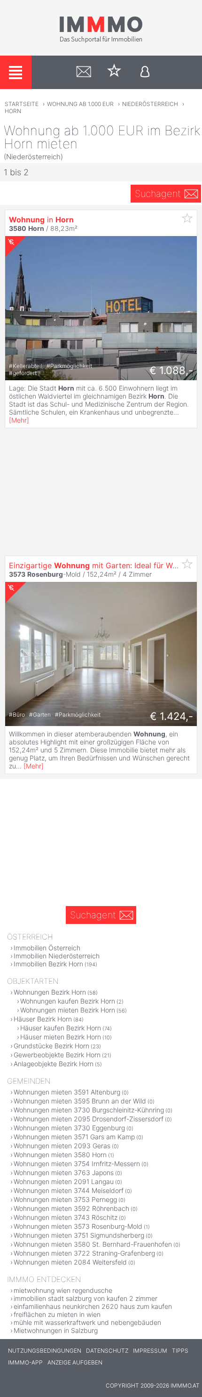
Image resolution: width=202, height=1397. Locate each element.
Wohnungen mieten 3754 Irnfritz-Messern (77, 1164)
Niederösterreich (150, 103)
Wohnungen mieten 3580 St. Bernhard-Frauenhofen (93, 1244)
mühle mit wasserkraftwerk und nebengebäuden (87, 1322)
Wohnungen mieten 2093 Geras (62, 1146)
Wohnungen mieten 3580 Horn (60, 1155)
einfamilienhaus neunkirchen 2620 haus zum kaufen (93, 1306)
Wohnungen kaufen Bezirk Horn (67, 1001)
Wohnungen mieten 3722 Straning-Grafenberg (84, 1253)
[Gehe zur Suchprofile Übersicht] (84, 72)
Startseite (22, 103)
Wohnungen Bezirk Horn (50, 992)
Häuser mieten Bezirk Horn (60, 1037)
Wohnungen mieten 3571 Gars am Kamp (74, 1137)
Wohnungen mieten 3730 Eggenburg (69, 1128)
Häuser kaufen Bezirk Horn (60, 1028)
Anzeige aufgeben (74, 1362)
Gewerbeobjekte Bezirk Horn (57, 1055)
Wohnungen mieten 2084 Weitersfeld (70, 1262)
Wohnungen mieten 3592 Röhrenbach (71, 1208)
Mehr (19, 420)
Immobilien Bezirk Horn (48, 964)
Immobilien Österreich (47, 948)
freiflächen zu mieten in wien (57, 1314)
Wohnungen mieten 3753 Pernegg (65, 1199)
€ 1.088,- (171, 370)
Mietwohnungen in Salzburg (56, 1330)
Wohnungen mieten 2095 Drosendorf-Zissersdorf (88, 1119)
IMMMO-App (25, 1362)
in (41, 219)
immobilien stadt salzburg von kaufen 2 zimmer (85, 1298)
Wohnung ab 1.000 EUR (80, 103)
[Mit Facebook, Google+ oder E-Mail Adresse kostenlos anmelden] (145, 72)
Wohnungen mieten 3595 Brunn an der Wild (80, 1101)
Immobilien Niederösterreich (57, 956)
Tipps (180, 1350)
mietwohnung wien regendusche (63, 1290)
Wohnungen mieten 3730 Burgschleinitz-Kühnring (89, 1110)
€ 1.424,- (171, 716)
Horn (13, 110)
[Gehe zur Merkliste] (114, 72)
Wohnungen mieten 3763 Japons (64, 1172)
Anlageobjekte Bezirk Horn (53, 1064)
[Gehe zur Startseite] (101, 41)
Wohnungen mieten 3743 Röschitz (65, 1217)
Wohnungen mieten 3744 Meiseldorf (69, 1190)
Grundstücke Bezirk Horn (51, 1046)
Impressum (150, 1350)
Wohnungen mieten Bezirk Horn (67, 1010)
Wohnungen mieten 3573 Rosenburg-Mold (78, 1226)
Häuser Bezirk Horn (43, 1019)
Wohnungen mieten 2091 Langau (64, 1181)
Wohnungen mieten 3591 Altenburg (67, 1092)
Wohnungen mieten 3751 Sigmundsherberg (79, 1235)
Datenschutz (107, 1350)
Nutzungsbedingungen (44, 1350)
